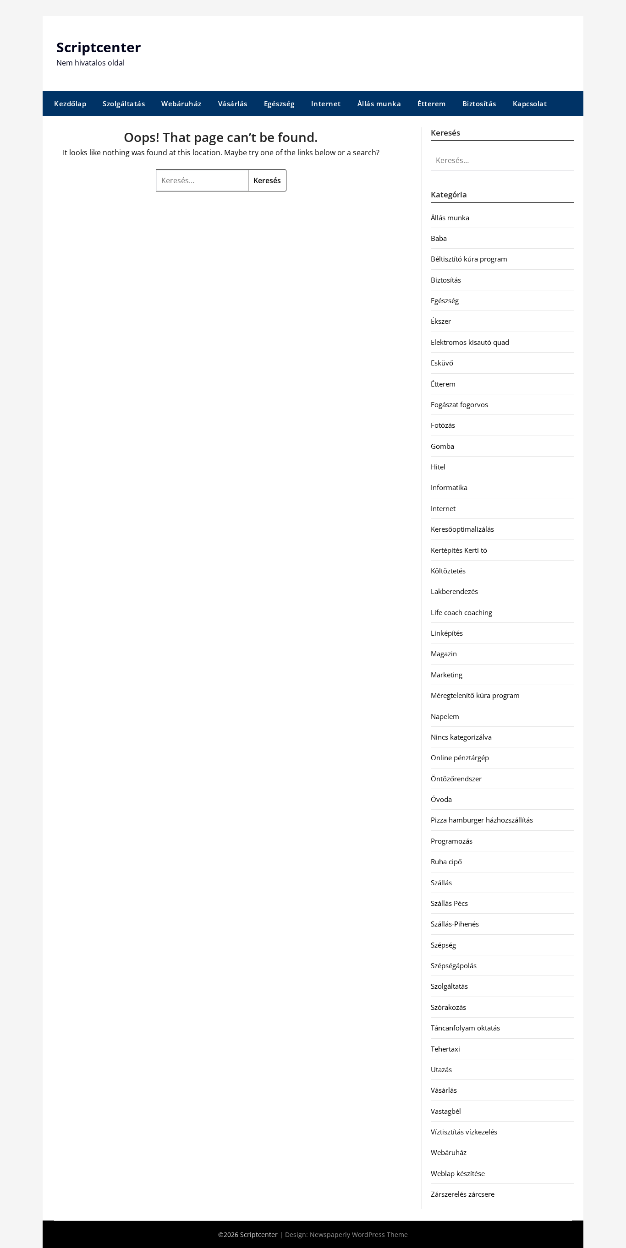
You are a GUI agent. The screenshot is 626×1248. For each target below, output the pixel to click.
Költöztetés (448, 570)
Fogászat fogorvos (459, 404)
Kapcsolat (530, 103)
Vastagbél (446, 1111)
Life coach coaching (461, 612)
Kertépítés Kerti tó (459, 550)
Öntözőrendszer (456, 778)
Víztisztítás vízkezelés (464, 1131)
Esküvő (442, 362)
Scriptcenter (98, 47)
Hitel (438, 466)
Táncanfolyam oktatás (465, 1027)
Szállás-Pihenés (455, 923)
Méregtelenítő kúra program (475, 695)
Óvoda (441, 799)
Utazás (441, 1069)
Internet (326, 103)
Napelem (445, 716)
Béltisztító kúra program (469, 258)
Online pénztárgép (460, 757)
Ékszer (441, 321)
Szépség (443, 944)
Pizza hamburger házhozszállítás (482, 819)
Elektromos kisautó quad (470, 342)
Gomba (442, 446)
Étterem (431, 103)
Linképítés (447, 633)
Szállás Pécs (449, 903)
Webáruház (181, 103)
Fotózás (443, 425)
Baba (439, 238)
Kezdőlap (70, 103)
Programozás (451, 840)
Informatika (449, 487)
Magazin (444, 653)
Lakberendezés (454, 591)
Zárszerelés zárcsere (462, 1194)
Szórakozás (448, 1007)
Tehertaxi (445, 1048)
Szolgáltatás (124, 103)
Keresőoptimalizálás (462, 529)
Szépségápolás (454, 965)
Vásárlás (232, 103)
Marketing (446, 674)
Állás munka (379, 103)
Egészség (279, 103)
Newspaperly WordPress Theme (359, 1234)
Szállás (441, 882)
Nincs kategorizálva (461, 736)
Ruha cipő (446, 861)
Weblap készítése (458, 1173)
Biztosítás (479, 103)
